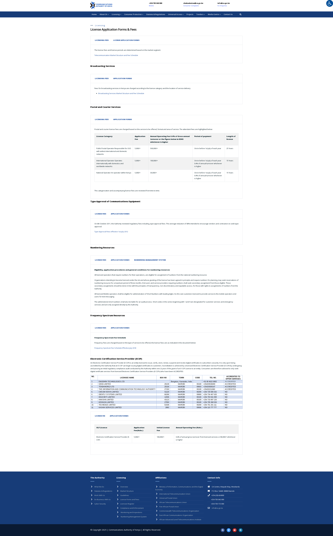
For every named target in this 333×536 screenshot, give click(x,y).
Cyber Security (100, 504)
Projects (190, 14)
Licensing (116, 14)
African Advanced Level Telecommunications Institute (180, 519)
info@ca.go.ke (217, 508)
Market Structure (127, 491)
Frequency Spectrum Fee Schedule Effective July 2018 (115, 348)
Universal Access (175, 14)
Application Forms (122, 78)
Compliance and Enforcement (132, 508)
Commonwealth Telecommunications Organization (179, 511)
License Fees (100, 214)
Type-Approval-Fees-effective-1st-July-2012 (111, 231)
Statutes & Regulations (155, 14)
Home (94, 14)
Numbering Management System (150, 260)
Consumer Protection (133, 14)
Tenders (199, 14)
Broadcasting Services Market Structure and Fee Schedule (121, 93)
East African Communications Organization (176, 515)
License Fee (100, 416)
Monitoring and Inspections (131, 512)
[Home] (108, 5)
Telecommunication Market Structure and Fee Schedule (116, 55)
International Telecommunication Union (174, 494)
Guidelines (124, 495)
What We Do (99, 487)
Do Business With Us (102, 499)
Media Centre (213, 14)
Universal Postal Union (168, 498)
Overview (124, 487)
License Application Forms (126, 40)
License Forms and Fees (129, 499)
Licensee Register (127, 504)
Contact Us (228, 14)
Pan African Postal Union (169, 506)
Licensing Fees (102, 40)
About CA (103, 14)
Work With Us (99, 495)
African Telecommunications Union (173, 502)
